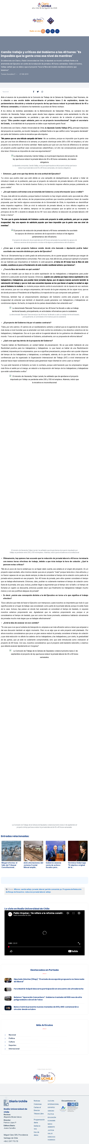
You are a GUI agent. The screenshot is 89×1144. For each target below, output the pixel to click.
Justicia (51, 1130)
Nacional (6, 92)
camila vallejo (26, 889)
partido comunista (52, 889)
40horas (17, 889)
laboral (41, 889)
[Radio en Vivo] (43, 31)
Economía (51, 1121)
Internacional (14, 1049)
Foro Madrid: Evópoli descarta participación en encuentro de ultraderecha (48, 989)
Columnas (38, 1104)
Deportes (12, 1045)
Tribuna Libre (39, 1114)
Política (12, 1038)
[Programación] (48, 31)
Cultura (12, 1042)
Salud (50, 1133)
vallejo (48, 892)
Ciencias (51, 1111)
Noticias (37, 1101)
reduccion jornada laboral (35, 892)
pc (61, 889)
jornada (35, 889)
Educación (52, 1117)
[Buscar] (52, 31)
